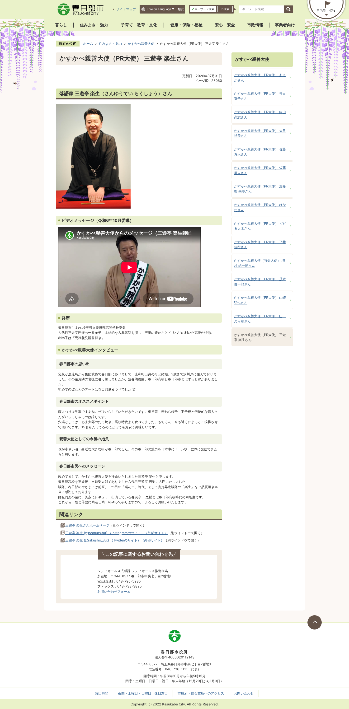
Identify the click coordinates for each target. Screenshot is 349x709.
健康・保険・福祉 (186, 25)
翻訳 (181, 9)
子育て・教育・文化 (139, 25)
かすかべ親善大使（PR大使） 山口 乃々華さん (260, 318)
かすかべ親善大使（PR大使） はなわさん (260, 207)
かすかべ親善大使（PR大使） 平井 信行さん (260, 244)
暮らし (61, 25)
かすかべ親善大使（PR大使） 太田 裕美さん (260, 133)
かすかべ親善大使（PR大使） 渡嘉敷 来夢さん (260, 188)
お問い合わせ (244, 693)
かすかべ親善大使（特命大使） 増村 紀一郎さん (259, 263)
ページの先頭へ (314, 622)
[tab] (203, 9)
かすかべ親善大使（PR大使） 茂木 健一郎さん (260, 281)
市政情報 (255, 25)
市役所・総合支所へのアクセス (201, 693)
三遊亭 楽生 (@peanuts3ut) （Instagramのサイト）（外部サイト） (116, 533)
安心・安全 (225, 25)
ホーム (88, 44)
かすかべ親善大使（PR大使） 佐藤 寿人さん (260, 151)
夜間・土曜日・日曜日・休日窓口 (143, 693)
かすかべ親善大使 (141, 44)
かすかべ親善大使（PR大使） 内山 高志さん (260, 114)
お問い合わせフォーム (114, 591)
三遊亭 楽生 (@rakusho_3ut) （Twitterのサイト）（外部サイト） (114, 540)
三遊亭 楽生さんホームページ (87, 525)
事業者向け (285, 25)
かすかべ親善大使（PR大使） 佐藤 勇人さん (260, 170)
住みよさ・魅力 (94, 25)
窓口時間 (101, 693)
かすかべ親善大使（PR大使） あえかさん (260, 77)
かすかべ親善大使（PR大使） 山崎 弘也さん (260, 300)
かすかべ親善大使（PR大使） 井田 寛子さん (260, 96)
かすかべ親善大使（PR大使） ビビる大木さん (260, 226)
